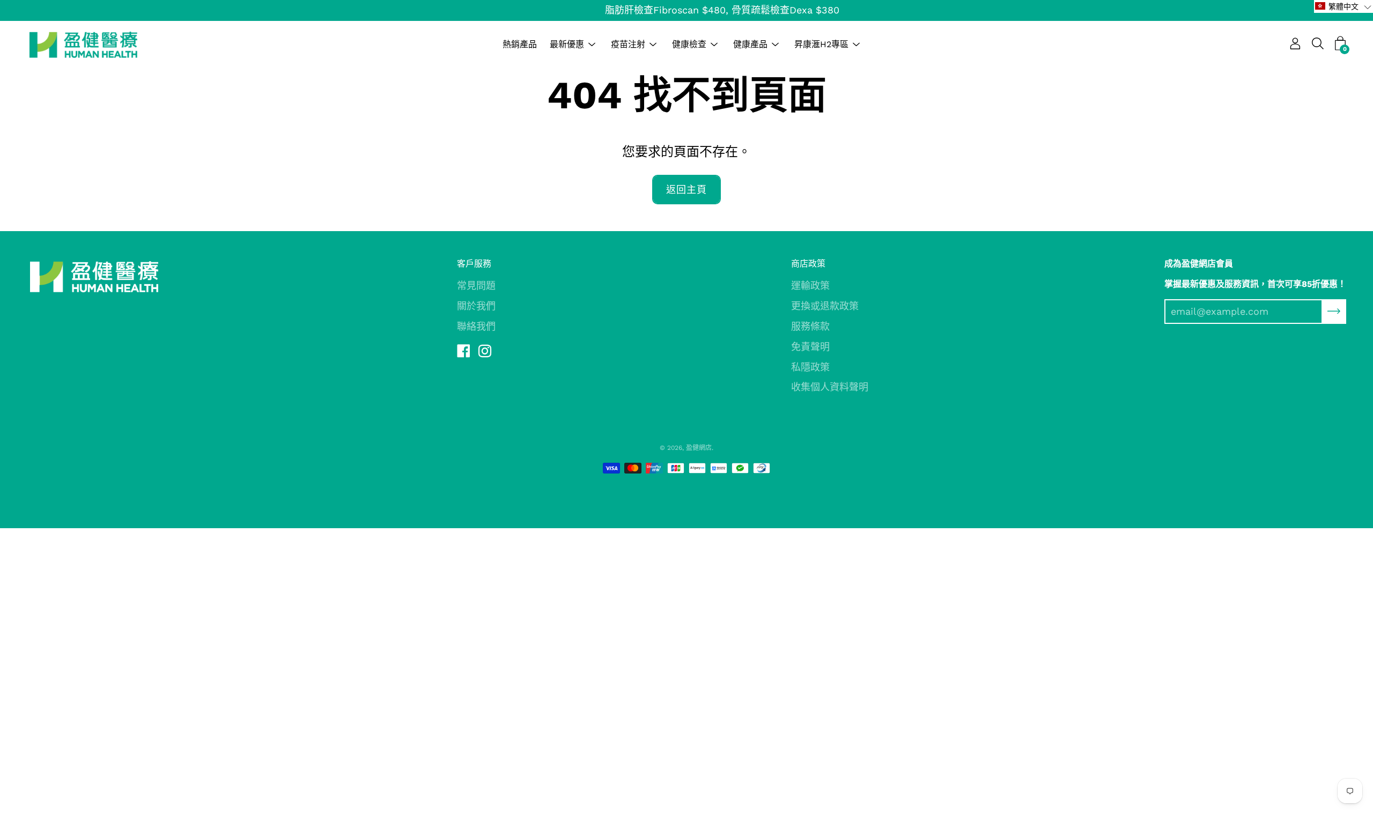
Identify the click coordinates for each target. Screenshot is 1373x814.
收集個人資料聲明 (829, 387)
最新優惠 (567, 44)
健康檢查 (689, 44)
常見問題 (476, 285)
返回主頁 (686, 189)
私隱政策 (810, 367)
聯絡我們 (476, 326)
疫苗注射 (628, 44)
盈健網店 (699, 448)
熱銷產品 (520, 44)
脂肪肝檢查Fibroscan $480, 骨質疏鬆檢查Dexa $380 (687, 10)
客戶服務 (474, 263)
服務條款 (810, 326)
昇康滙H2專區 (821, 44)
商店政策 (808, 263)
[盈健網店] (83, 44)
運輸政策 (810, 285)
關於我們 (476, 306)
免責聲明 (810, 346)
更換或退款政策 (825, 306)
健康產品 (750, 44)
